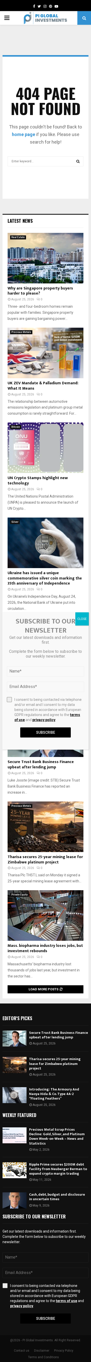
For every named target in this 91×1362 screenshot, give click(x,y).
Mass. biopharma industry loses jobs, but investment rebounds (45, 948)
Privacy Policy (63, 1350)
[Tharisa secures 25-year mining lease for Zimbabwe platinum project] (45, 826)
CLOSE (82, 619)
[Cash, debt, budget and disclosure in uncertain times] (15, 1200)
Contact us (21, 1350)
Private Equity (19, 894)
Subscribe (45, 1318)
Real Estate (18, 237)
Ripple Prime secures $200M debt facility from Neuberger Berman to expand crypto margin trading (58, 1169)
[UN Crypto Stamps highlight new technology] (45, 447)
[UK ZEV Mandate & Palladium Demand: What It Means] (45, 353)
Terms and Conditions (43, 1357)
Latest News (20, 220)
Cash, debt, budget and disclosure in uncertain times (57, 1197)
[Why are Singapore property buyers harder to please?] (45, 258)
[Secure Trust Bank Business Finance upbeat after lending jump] (15, 1038)
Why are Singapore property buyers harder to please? (40, 291)
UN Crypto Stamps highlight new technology (38, 481)
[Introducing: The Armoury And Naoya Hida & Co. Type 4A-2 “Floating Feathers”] (15, 1095)
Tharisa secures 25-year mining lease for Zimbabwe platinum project (45, 860)
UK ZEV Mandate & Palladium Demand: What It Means (43, 386)
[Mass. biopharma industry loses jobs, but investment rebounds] (45, 915)
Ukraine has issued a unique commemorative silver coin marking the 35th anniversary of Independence (45, 578)
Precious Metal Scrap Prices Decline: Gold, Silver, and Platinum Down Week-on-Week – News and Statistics (57, 1136)
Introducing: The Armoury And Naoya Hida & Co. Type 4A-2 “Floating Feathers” (54, 1093)
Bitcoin (15, 427)
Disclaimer (41, 1350)
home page (23, 134)
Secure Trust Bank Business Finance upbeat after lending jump (41, 764)
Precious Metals (21, 332)
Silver (14, 522)
